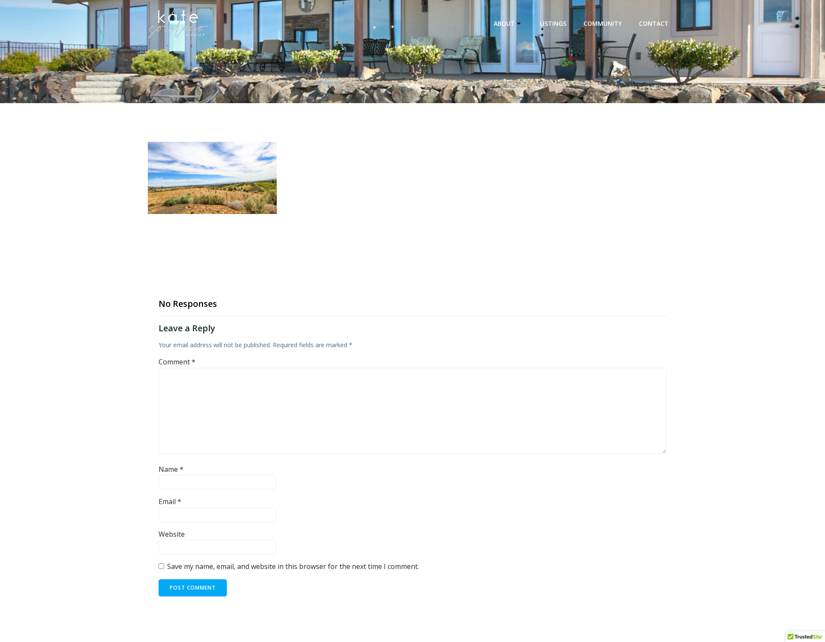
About (504, 23)
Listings (553, 23)
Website (172, 534)
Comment (177, 362)
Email (170, 501)
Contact (654, 23)
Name (171, 469)
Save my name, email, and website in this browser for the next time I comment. (293, 566)
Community (603, 23)
